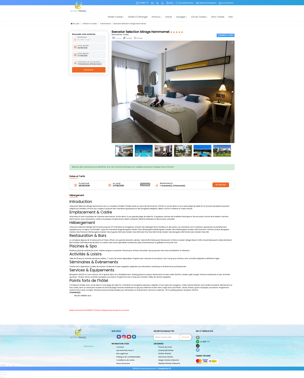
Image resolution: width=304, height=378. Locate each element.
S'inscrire (185, 337)
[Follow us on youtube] (128, 337)
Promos (156, 16)
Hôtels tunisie (115, 16)
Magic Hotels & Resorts (169, 360)
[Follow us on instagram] (124, 337)
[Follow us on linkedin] (134, 337)
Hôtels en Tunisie (90, 23)
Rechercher (89, 70)
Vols (230, 16)
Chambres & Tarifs (226, 35)
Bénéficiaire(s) (166, 183)
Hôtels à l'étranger (138, 16)
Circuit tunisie (198, 16)
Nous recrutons (123, 363)
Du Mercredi (84, 183)
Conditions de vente (125, 360)
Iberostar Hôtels (166, 357)
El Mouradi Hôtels (166, 350)
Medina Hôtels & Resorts (169, 363)
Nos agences (122, 353)
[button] (232, 43)
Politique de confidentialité (128, 357)
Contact (120, 347)
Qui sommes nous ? (125, 350)
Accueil (76, 23)
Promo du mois (165, 347)
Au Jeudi (116, 183)
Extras (169, 16)
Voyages (181, 16)
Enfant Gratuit (165, 353)
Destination (82, 37)
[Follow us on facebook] (118, 337)
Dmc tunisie (217, 16)
